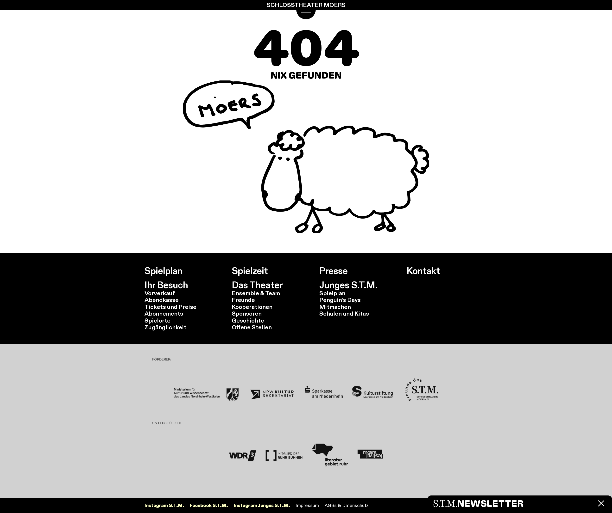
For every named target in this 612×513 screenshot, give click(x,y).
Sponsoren (247, 313)
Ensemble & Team (256, 293)
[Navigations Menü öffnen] (306, 14)
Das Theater (257, 285)
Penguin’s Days (340, 300)
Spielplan (164, 271)
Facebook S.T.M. (209, 505)
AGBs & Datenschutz (346, 505)
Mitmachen (335, 307)
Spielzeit (250, 271)
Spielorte (157, 320)
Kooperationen (252, 307)
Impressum (307, 505)
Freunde (243, 300)
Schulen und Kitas (344, 313)
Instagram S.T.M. (164, 505)
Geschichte (248, 320)
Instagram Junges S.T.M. (262, 505)
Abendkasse (162, 300)
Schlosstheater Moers (306, 5)
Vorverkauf (160, 293)
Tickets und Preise (170, 307)
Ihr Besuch (166, 285)
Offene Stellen (252, 327)
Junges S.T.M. (348, 285)
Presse (333, 271)
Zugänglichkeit (165, 327)
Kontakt (423, 271)
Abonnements (164, 313)
